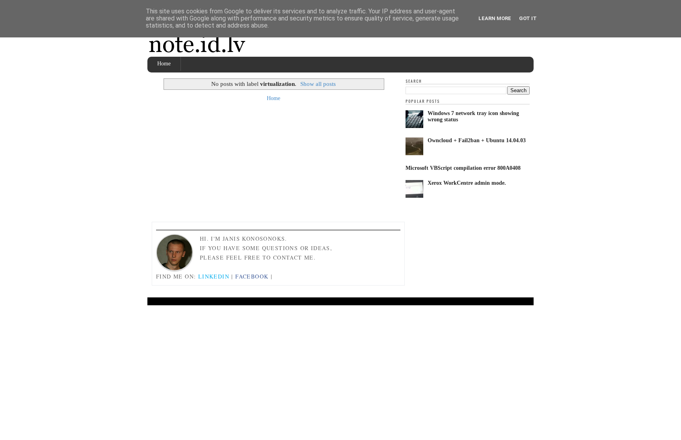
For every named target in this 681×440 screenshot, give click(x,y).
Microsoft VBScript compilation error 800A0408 (463, 168)
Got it (528, 18)
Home (164, 64)
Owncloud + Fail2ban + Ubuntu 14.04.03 (477, 140)
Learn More (494, 18)
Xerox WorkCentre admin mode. (467, 183)
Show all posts (318, 83)
